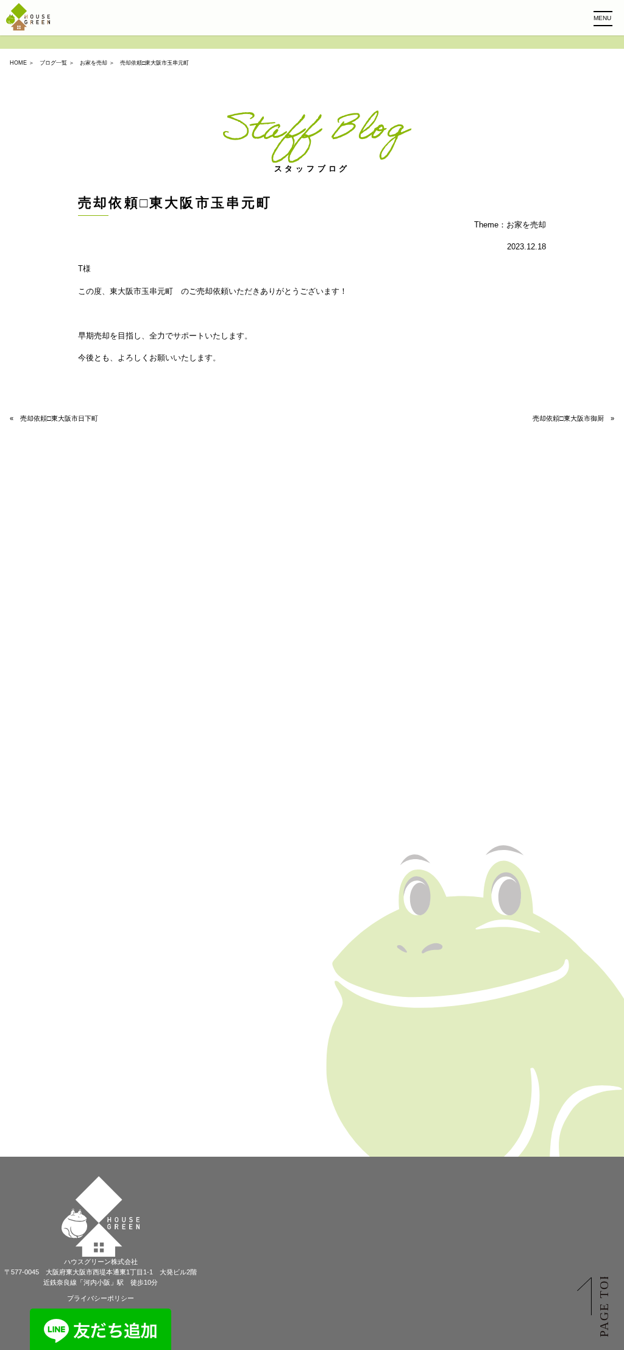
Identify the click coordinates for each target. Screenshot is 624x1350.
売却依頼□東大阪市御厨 (568, 418)
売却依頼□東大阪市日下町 (59, 418)
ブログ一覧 (53, 63)
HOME (18, 63)
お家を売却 (93, 63)
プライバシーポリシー (100, 1298)
